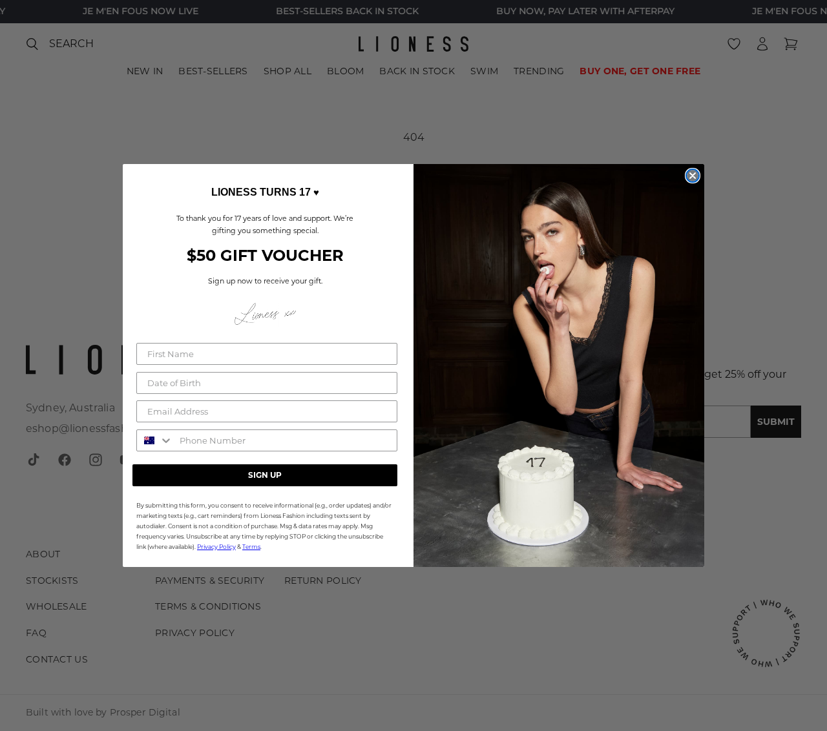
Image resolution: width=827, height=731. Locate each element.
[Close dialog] (692, 175)
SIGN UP (265, 475)
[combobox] (155, 440)
